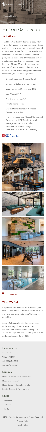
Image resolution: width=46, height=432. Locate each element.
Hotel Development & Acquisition (16, 377)
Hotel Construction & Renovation (16, 385)
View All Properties (12, 16)
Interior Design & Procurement (15, 389)
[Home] (15, 4)
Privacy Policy (23, 421)
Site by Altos (23, 425)
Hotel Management (10, 381)
